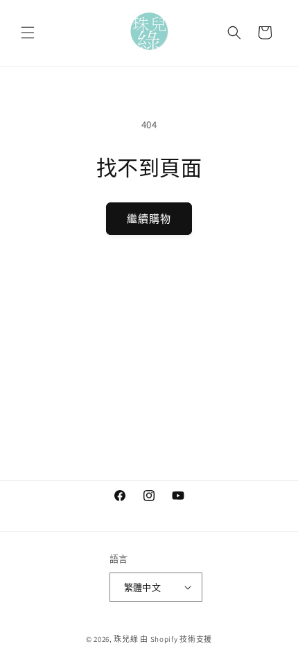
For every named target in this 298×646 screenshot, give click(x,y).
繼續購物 (149, 218)
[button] (27, 32)
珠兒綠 (126, 639)
